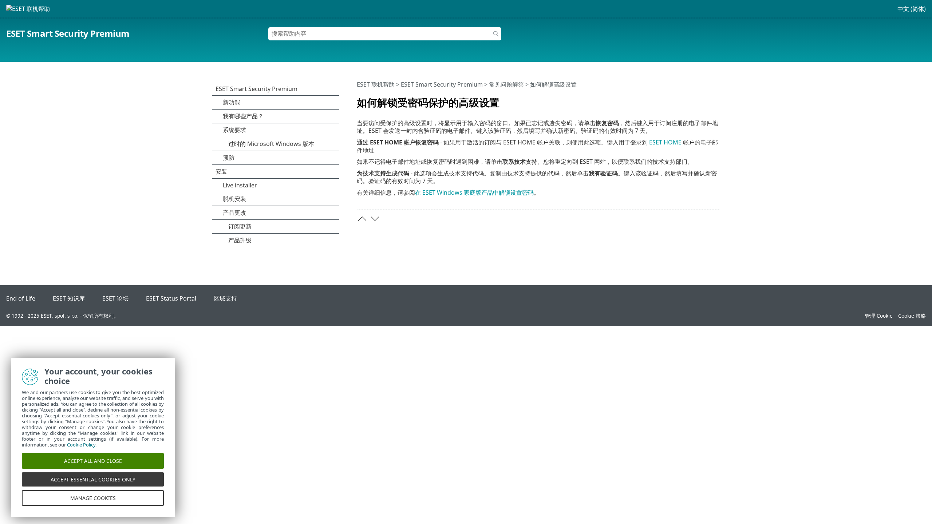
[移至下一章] (375, 218)
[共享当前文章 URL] (694, 99)
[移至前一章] (362, 218)
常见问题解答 (506, 84)
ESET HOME (665, 142)
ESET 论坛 (115, 298)
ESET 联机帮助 (376, 84)
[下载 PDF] (705, 99)
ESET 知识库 (69, 298)
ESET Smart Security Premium (68, 33)
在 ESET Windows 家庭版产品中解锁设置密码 (474, 192)
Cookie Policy (81, 444)
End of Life (20, 298)
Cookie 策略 (912, 315)
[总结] (716, 99)
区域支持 (225, 298)
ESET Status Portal (171, 298)
